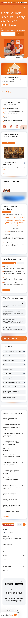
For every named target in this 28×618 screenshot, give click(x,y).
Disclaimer (9, 610)
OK (15, 614)
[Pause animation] (23, 127)
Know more (22, 30)
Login (22, 2)
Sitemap (8, 608)
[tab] (10, 58)
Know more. (11, 615)
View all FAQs (6, 516)
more (4, 169)
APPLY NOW (6, 290)
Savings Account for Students (12, 225)
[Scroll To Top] (24, 524)
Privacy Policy (17, 610)
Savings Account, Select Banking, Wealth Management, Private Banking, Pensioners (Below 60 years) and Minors (15, 219)
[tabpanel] (14, 289)
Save (21, 33)
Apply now (8, 34)
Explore (4, 173)
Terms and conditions (16, 608)
